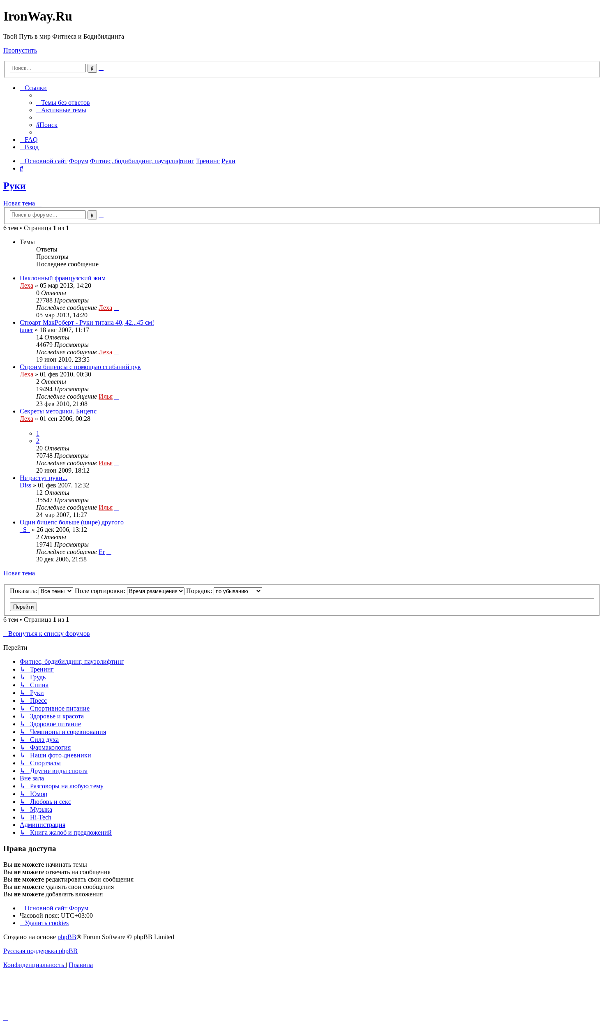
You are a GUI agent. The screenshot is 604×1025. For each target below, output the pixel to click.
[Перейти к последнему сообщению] (116, 307)
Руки (14, 185)
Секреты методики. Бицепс (58, 411)
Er (102, 551)
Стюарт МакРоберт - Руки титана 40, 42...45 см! (87, 322)
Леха (26, 285)
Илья (106, 396)
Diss (25, 485)
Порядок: (200, 590)
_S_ (25, 529)
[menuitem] (63, 102)
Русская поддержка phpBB (40, 950)
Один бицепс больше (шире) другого (72, 522)
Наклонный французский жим (63, 278)
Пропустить (20, 50)
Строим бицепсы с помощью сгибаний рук (80, 366)
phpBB (67, 936)
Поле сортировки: (101, 590)
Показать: (24, 590)
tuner (26, 329)
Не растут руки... (43, 477)
